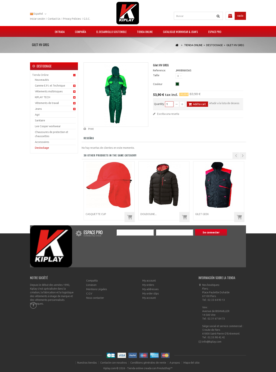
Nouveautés (42, 79)
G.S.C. (87, 18)
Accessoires (42, 141)
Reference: (159, 70)
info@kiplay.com (211, 341)
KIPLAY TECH (42, 97)
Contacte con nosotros (113, 362)
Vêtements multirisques (49, 91)
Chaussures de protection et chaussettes (51, 134)
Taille (156, 75)
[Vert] (177, 84)
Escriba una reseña (168, 113)
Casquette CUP (96, 214)
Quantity (159, 103)
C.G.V (89, 293)
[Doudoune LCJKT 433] (163, 184)
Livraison (91, 284)
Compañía (80, 32)
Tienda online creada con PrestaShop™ (150, 368)
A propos (175, 362)
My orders (148, 284)
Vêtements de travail (47, 103)
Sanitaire (40, 120)
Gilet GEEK (202, 214)
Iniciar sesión (37, 18)
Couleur (158, 84)
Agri (37, 114)
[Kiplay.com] (127, 13)
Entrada (60, 32)
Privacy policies (72, 18)
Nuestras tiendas (87, 362)
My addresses (150, 289)
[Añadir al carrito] (129, 217)
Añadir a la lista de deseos (224, 103)
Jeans (38, 108)
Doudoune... (148, 214)
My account (149, 280)
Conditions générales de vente (148, 362)
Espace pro (214, 32)
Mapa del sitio (191, 362)
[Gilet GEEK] (218, 184)
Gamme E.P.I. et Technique (50, 85)
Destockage (42, 147)
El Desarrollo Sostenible (111, 32)
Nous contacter (95, 297)
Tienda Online (145, 32)
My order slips (150, 293)
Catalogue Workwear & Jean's (180, 32)
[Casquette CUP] (109, 184)
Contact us (54, 18)
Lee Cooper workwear (48, 126)
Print (91, 128)
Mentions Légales (96, 289)
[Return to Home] (176, 45)
